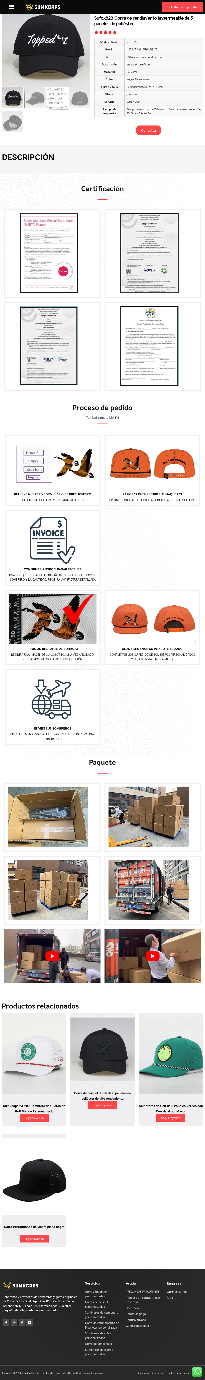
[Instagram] (14, 1322)
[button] (11, 7)
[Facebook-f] (6, 1322)
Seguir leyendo (34, 1118)
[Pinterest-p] (22, 1322)
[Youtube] (29, 1322)
